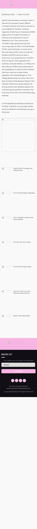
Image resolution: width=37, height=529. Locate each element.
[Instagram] (16, 380)
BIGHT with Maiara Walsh (21, 316)
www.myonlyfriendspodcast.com (18, 388)
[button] (28, 161)
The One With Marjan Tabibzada (24, 193)
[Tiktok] (20, 380)
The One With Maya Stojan (22, 267)
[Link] (12, 380)
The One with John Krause (22, 242)
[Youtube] (24, 380)
